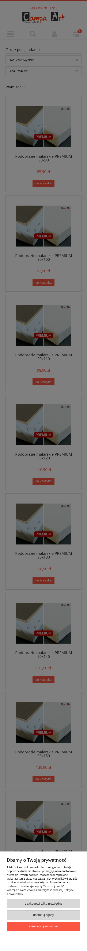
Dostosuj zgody (43, 915)
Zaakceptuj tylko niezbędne (43, 903)
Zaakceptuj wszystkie (43, 926)
